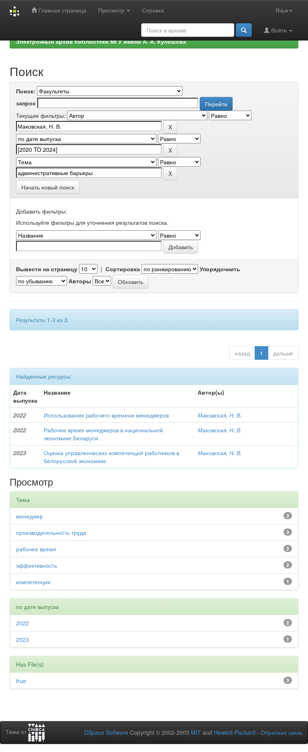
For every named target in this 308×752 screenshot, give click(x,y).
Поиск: (25, 91)
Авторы (80, 281)
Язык (282, 10)
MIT (196, 732)
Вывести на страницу (46, 269)
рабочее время (36, 549)
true (21, 681)
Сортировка (122, 269)
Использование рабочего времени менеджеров (106, 415)
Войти (279, 30)
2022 (22, 623)
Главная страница (61, 10)
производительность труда (51, 532)
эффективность (36, 565)
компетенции (33, 582)
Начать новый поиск (47, 187)
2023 (22, 639)
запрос (26, 103)
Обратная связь (281, 732)
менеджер (29, 516)
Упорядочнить (220, 269)
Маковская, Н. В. (220, 415)
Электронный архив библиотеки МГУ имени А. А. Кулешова (101, 41)
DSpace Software (106, 732)
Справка (153, 10)
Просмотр (112, 10)
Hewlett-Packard (234, 732)
